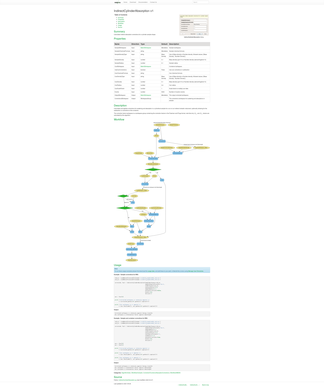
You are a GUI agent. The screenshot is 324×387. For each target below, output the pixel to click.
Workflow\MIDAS (175, 373)
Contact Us (153, 2)
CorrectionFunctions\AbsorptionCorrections (156, 373)
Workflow (120, 23)
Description (121, 21)
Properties (121, 19)
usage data (151, 271)
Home (125, 2)
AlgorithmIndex (126, 373)
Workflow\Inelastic (137, 373)
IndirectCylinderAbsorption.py (128, 380)
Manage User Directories (195, 271)
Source (120, 27)
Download (133, 2)
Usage (120, 25)
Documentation (143, 2)
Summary (121, 18)
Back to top (205, 385)
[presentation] (195, 113)
